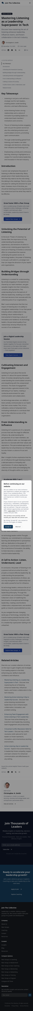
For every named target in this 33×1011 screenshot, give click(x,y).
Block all (18, 527)
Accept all (8, 527)
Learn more (11, 511)
